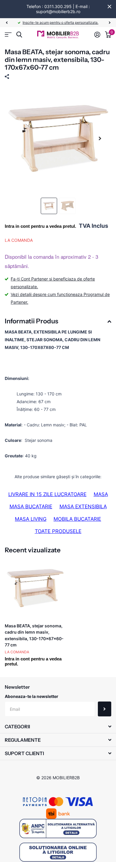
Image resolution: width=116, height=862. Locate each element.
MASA (101, 494)
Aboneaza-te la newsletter (31, 696)
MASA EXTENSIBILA (83, 506)
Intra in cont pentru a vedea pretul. (40, 226)
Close (109, 6)
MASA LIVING (30, 519)
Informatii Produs (31, 321)
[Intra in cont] (97, 34)
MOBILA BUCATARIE (77, 519)
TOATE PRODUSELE (58, 531)
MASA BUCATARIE (31, 506)
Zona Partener (8, 34)
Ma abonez (104, 709)
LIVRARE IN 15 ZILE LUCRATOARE (47, 494)
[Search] (19, 34)
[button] (6, 22)
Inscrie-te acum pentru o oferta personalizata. (60, 22)
